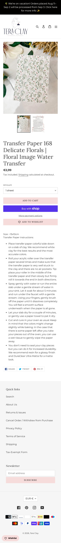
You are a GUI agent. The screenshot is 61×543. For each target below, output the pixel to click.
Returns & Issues (16, 412)
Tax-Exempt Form (16, 452)
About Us (11, 404)
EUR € (29, 498)
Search (10, 396)
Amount (7, 185)
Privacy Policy (14, 428)
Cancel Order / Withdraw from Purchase (29, 420)
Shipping (23, 174)
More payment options (30, 215)
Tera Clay (34, 533)
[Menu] (56, 26)
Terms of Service (15, 436)
